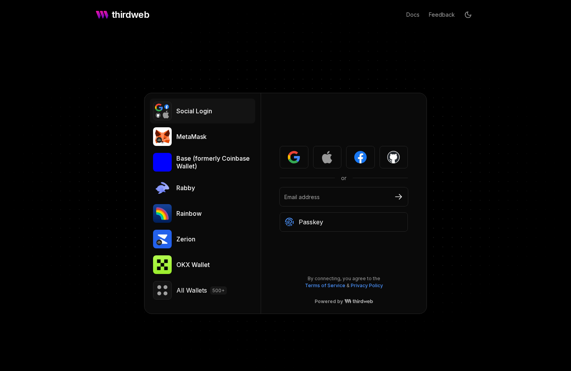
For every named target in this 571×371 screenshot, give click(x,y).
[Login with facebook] (360, 157)
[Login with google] (294, 157)
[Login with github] (394, 157)
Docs (413, 14)
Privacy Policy (367, 285)
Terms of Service (325, 285)
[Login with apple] (327, 157)
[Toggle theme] (468, 15)
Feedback (442, 14)
